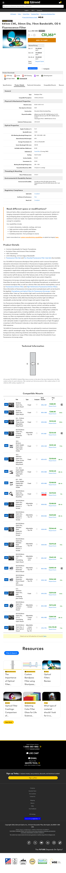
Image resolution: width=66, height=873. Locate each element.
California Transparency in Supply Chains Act (32, 832)
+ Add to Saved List (32, 68)
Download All (23, 78)
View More (8, 722)
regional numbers (35, 749)
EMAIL (34, 758)
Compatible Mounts (50, 85)
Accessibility (46, 829)
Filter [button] (8, 653)
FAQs (32, 806)
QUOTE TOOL (31, 763)
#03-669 (44, 472)
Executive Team (32, 791)
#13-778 (43, 628)
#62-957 (44, 558)
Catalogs (32, 814)
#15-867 (43, 433)
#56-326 (44, 580)
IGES (37, 75)
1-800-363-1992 (31, 746)
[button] (41, 17)
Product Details (19, 85)
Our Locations (32, 793)
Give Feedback (32, 808)
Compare (46, 69)
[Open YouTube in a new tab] (41, 843)
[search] (33, 6)
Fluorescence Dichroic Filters (15, 287)
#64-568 (44, 412)
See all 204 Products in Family (30, 17)
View (35, 197)
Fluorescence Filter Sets (13, 258)
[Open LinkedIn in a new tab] (48, 843)
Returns (32, 803)
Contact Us (39, 10)
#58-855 (44, 516)
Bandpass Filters (35, 14)
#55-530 (44, 446)
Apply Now (31, 818)
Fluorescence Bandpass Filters (48, 14)
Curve (18, 75)
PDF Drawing (28, 75)
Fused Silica (37, 151)
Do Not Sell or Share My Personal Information (43, 831)
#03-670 (44, 459)
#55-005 (44, 568)
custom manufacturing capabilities (31, 237)
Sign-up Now (33, 778)
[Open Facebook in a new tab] (29, 843)
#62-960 (44, 617)
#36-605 (44, 422)
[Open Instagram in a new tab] (54, 843)
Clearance (44, 494)
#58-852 (44, 504)
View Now (12, 680)
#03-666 (44, 483)
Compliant (37, 193)
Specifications (7, 85)
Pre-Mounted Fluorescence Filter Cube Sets (37, 258)
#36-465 (44, 493)
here (44, 636)
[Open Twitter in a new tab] (35, 843)
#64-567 (44, 405)
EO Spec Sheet (10, 78)
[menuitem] (4, 2)
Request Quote (39, 61)
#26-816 (43, 529)
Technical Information (34, 85)
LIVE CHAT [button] (34, 753)
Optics (19, 14)
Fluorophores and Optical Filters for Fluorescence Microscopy (31, 291)
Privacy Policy (19, 829)
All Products (13, 14)
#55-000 (44, 606)
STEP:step (9, 75)
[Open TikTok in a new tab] (60, 843)
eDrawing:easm (47, 75)
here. (57, 237)
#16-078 (43, 593)
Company (32, 788)
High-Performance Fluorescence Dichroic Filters (42, 287)
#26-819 (43, 545)
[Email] (39, 17)
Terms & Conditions (37, 829)
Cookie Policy (27, 829)
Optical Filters (26, 14)
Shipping (32, 800)
